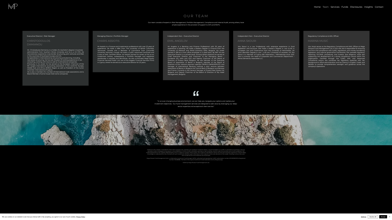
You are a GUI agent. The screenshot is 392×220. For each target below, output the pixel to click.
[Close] (389, 216)
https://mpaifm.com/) (172, 152)
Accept (383, 217)
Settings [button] (363, 217)
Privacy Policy (80, 217)
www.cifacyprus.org (216, 159)
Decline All (373, 217)
